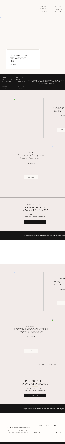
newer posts (53, 191)
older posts (41, 191)
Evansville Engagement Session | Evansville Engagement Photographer (31, 332)
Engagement (14, 53)
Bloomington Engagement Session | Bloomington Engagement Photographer (31, 158)
